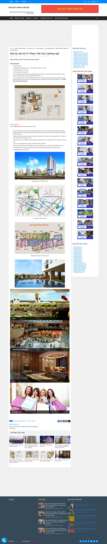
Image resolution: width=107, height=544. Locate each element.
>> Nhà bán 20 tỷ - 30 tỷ (78, 66)
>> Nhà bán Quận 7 (77, 255)
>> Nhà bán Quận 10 (78, 259)
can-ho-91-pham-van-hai (20, 48)
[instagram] (89, 1)
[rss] (91, 1)
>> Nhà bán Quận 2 (77, 248)
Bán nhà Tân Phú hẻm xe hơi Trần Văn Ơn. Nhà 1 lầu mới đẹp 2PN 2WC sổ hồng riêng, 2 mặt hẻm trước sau (56, 530)
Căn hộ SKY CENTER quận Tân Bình (46, 445)
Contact (23, 1)
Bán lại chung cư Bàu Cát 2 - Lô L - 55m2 (62, 460)
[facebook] (86, 1)
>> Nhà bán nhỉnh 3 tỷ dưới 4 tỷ (80, 55)
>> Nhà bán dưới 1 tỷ (78, 51)
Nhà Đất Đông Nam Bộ (35, 541)
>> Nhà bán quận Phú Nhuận (80, 266)
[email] (93, 1)
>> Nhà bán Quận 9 (77, 257)
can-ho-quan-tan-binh (50, 48)
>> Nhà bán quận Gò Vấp (79, 265)
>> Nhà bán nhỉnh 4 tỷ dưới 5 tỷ (80, 57)
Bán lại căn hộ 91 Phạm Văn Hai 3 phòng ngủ (32, 460)
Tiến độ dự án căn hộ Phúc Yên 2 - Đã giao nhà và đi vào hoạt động (31, 446)
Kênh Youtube (19, 18)
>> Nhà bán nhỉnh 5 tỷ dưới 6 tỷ (80, 58)
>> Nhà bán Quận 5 (77, 252)
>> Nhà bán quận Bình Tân (79, 263)
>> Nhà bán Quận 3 (77, 249)
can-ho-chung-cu (39, 48)
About (17, 1)
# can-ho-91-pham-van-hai (19, 421)
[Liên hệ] (4, 539)
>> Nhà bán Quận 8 (77, 256)
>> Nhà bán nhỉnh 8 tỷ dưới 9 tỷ (80, 62)
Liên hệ (35, 18)
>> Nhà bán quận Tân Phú (79, 269)
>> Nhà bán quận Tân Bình (79, 268)
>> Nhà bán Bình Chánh (78, 272)
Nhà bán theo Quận (61, 18)
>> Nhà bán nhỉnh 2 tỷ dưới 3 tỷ (80, 54)
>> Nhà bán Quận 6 (77, 253)
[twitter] (85, 1)
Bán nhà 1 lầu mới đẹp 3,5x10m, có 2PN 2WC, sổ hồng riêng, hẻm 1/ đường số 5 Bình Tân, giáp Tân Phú (56, 513)
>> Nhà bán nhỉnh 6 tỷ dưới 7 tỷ (80, 59)
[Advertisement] (39, 36)
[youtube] (95, 1)
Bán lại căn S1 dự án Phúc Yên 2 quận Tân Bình (46, 460)
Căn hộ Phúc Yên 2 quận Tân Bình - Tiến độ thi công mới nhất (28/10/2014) (62, 446)
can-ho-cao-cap (30, 48)
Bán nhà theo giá (46, 18)
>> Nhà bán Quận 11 (78, 260)
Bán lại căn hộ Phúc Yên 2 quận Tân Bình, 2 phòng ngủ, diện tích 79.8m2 (16, 461)
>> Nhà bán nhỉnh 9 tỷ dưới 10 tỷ (80, 63)
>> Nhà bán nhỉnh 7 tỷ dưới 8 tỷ (80, 61)
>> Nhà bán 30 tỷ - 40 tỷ (78, 67)
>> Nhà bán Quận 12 (78, 261)
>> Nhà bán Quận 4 (77, 251)
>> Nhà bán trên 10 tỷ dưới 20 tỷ (80, 65)
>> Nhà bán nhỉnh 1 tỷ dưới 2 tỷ (80, 53)
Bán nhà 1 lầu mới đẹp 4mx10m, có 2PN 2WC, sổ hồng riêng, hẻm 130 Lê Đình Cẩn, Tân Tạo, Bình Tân (56, 505)
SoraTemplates (18, 541)
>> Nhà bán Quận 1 (77, 247)
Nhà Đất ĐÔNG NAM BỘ (18, 7)
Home (11, 1)
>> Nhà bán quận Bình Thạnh (80, 264)
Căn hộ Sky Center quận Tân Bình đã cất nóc (16, 445)
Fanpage (28, 18)
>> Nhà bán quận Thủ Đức (79, 270)
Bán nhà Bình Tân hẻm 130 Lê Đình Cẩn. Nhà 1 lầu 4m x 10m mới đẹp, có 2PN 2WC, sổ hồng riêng (56, 522)
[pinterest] (97, 1)
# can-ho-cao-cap (31, 421)
